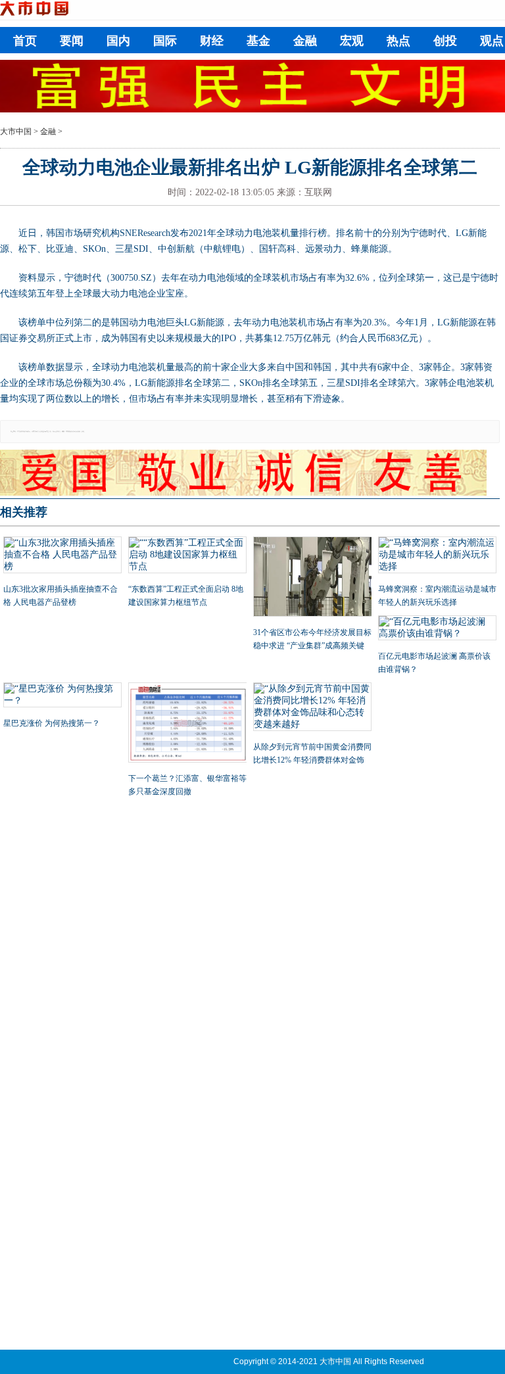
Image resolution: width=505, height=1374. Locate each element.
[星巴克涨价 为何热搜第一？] (62, 696)
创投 (445, 40)
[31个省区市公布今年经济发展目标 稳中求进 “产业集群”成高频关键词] (312, 577)
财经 (212, 40)
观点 (492, 40)
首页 (25, 40)
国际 (165, 40)
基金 (258, 40)
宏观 (352, 40)
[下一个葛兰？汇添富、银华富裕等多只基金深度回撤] (187, 723)
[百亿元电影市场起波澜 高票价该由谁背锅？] (437, 629)
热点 (398, 40)
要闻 (72, 40)
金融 (305, 40)
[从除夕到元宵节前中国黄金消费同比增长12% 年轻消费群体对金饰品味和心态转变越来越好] (312, 708)
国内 (118, 40)
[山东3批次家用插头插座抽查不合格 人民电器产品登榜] (62, 556)
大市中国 (16, 131)
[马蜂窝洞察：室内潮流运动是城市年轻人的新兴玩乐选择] (437, 556)
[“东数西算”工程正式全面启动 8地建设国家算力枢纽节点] (187, 556)
